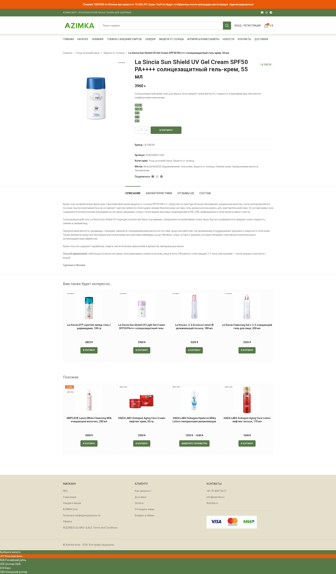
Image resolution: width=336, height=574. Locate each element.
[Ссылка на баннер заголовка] (168, 4)
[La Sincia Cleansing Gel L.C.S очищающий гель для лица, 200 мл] (247, 306)
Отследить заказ (144, 509)
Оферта (67, 521)
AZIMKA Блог (70, 509)
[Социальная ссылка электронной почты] (262, 12)
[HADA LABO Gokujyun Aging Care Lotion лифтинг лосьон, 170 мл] (247, 400)
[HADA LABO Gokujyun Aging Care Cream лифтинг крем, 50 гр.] (141, 400)
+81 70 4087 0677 (216, 491)
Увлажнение (142, 170)
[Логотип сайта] (79, 25)
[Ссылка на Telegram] (271, 12)
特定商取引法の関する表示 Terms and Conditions (90, 527)
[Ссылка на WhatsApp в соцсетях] (266, 12)
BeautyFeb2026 (152, 166)
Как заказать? (143, 491)
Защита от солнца (114, 53)
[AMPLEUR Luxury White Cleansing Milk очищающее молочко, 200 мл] (89, 400)
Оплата (139, 503)
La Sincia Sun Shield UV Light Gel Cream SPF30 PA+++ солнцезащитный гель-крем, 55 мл (141, 328)
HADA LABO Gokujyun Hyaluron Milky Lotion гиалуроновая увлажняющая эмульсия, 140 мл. (194, 421)
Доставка (140, 497)
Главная (67, 53)
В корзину (165, 130)
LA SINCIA (265, 64)
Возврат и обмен (144, 515)
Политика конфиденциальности (81, 515)
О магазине (69, 497)
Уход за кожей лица (87, 53)
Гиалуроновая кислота (245, 166)
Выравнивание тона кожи (177, 166)
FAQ (65, 491)
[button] (89, 350)
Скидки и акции (72, 503)
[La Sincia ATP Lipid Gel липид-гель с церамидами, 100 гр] (89, 306)
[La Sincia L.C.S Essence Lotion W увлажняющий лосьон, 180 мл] (194, 306)
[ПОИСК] (227, 26)
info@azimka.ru (215, 497)
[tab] (133, 191)
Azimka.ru (212, 503)
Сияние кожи (223, 166)
